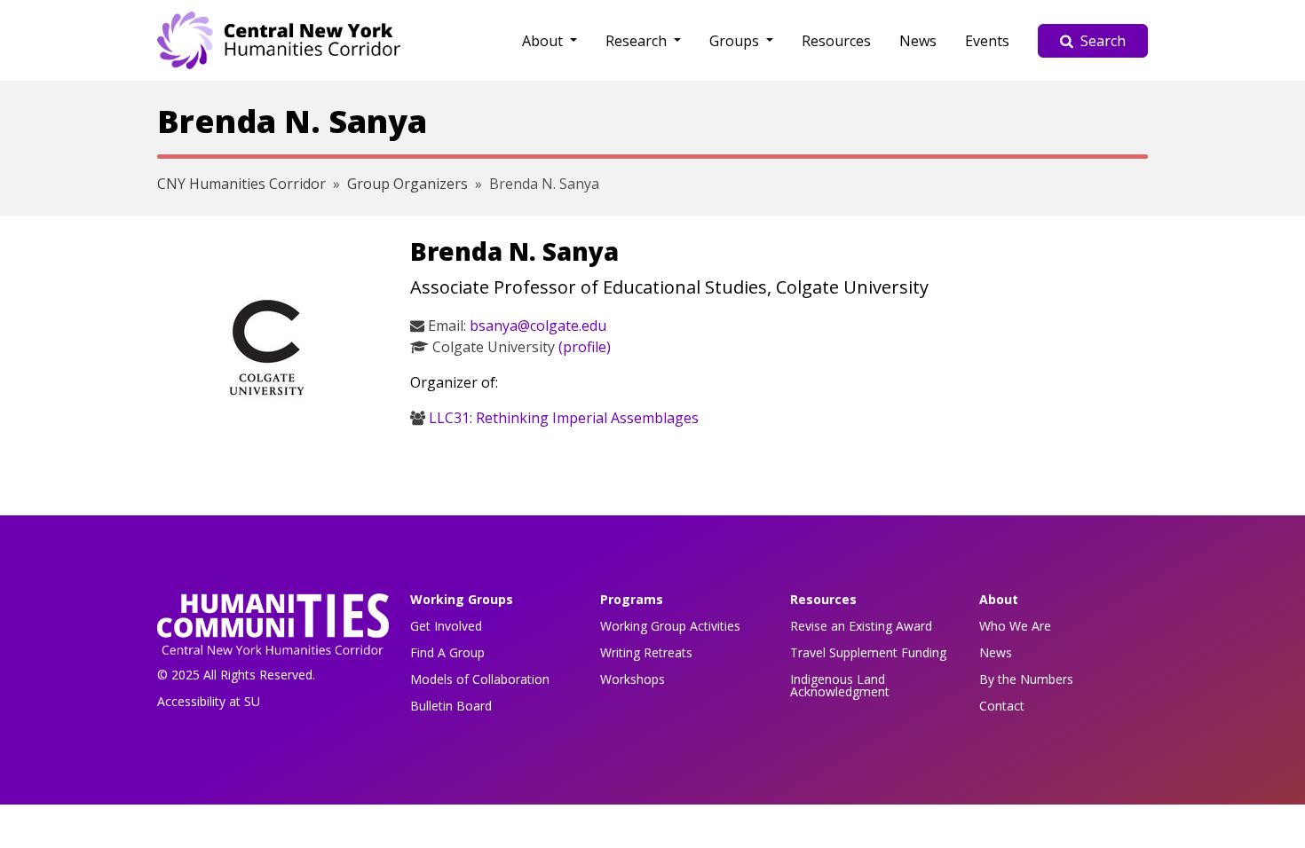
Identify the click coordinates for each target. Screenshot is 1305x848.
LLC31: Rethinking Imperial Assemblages (564, 418)
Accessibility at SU (208, 701)
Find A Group (447, 652)
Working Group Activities (670, 625)
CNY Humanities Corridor (241, 183)
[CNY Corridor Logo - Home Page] (273, 629)
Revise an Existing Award (861, 625)
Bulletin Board (451, 705)
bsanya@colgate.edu (538, 325)
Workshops (632, 679)
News (918, 41)
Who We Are (1015, 625)
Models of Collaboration (480, 679)
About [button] (544, 41)
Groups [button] (736, 41)
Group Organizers (407, 183)
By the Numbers (1026, 679)
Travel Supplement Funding (868, 652)
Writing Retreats (646, 652)
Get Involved (446, 625)
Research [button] (637, 41)
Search (1103, 41)
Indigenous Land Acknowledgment (840, 685)
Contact (1001, 705)
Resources (836, 41)
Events (987, 41)
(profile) (584, 347)
